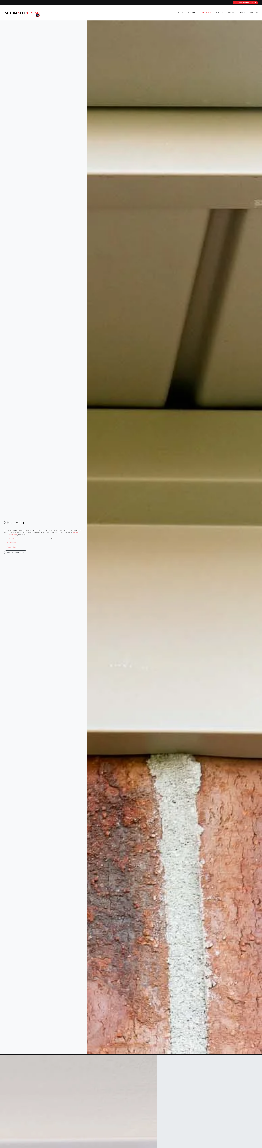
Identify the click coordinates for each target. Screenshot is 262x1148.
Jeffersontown (10, 535)
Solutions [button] (206, 13)
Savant (219, 13)
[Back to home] (22, 14)
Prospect (76, 533)
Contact (254, 13)
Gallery (231, 13)
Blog (242, 13)
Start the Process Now (244, 2)
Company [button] (192, 13)
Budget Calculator (17, 552)
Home (180, 13)
